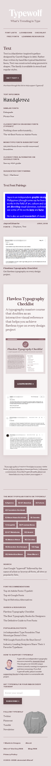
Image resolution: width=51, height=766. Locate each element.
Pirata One (8, 116)
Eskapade (8, 112)
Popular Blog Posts (14, 628)
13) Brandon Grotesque (16, 547)
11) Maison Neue (12, 539)
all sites (40, 571)
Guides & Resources (14, 607)
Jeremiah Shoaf (38, 661)
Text (24, 226)
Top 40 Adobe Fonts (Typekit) (18, 590)
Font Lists (11, 33)
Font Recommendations (16, 587)
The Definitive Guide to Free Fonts (20, 620)
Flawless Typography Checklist (20, 268)
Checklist (40, 33)
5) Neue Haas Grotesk (15, 517)
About (29, 743)
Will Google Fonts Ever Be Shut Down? (22, 639)
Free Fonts (13, 36)
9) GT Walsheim (12, 532)
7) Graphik (10, 525)
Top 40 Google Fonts (13, 595)
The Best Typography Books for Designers (24, 616)
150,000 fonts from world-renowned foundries (21, 148)
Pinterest (8, 720)
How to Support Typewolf (18, 655)
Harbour (14, 174)
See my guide (12, 163)
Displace (17, 226)
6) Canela (35, 517)
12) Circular (30, 539)
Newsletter (8, 729)
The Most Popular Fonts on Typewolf (24, 496)
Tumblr (7, 725)
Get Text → (12, 78)
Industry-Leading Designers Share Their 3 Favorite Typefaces (24, 645)
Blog (32, 749)
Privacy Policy (10, 754)
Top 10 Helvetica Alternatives (17, 599)
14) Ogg (35, 547)
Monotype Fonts (31, 469)
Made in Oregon (12, 743)
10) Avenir (28, 532)
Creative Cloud (24, 466)
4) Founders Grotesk (15, 510)
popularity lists (10, 574)
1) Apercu (9, 503)
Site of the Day (13, 749)
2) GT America (24, 503)
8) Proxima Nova (27, 525)
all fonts (32, 571)
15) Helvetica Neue (14, 554)
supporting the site (10, 674)
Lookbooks (25, 33)
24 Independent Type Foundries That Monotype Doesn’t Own (21, 634)
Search (7, 564)
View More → (33, 554)
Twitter (7, 716)
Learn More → (25, 384)
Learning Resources (33, 36)
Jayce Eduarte (11, 224)
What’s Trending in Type (25, 21)
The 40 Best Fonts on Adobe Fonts (20, 134)
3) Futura (40, 503)
